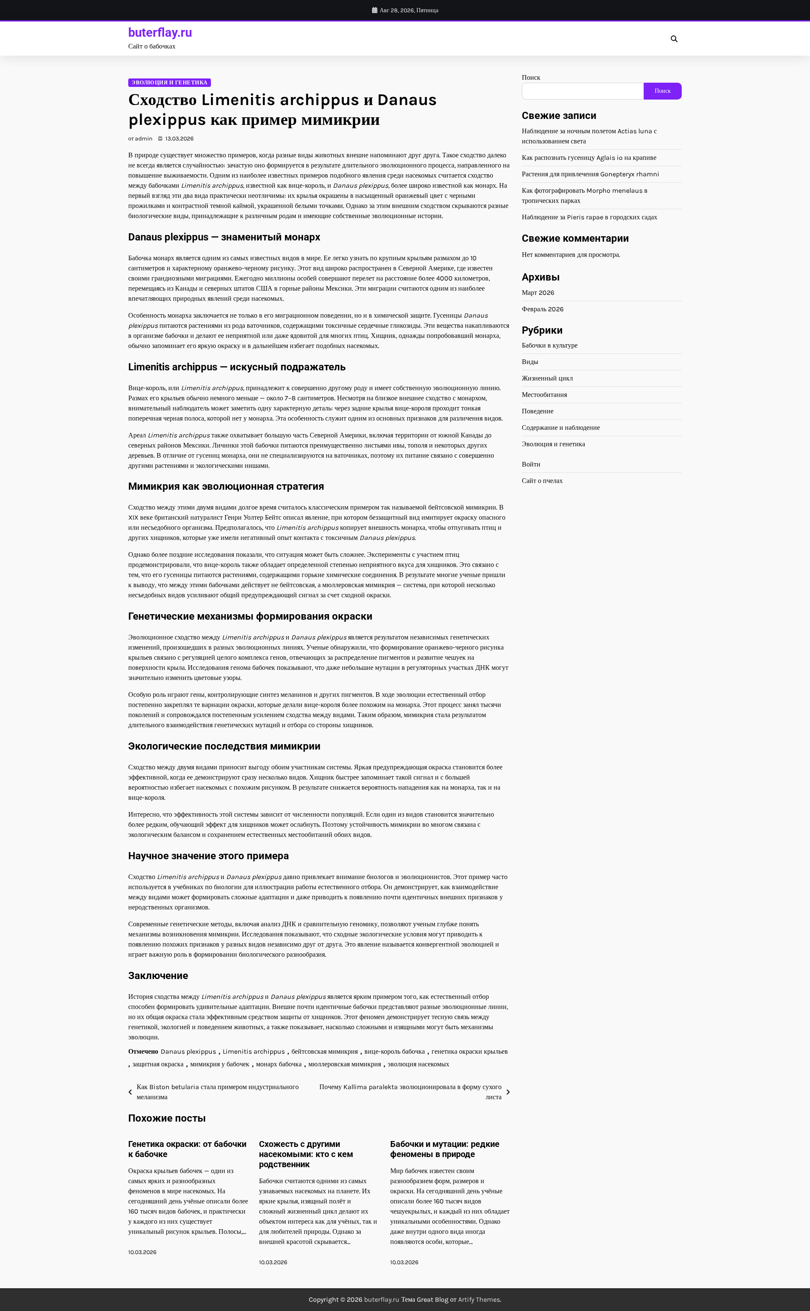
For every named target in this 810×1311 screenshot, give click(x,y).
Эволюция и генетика (170, 82)
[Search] (674, 38)
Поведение (538, 411)
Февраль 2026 (543, 309)
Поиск (531, 77)
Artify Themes (479, 1299)
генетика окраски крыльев (470, 1051)
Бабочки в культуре (550, 345)
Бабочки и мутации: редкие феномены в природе (445, 1149)
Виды (530, 362)
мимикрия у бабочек (219, 1064)
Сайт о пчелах (542, 481)
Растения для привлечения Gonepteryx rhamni (590, 174)
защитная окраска (158, 1064)
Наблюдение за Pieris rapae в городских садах (589, 217)
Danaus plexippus (188, 1051)
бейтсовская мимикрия (325, 1051)
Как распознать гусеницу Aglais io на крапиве (589, 158)
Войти (531, 464)
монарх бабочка (279, 1064)
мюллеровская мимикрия (344, 1064)
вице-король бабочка (394, 1051)
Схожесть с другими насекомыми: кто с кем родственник (306, 1154)
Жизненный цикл (547, 378)
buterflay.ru (160, 32)
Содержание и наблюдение (561, 428)
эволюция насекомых (418, 1064)
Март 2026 (538, 292)
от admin (140, 138)
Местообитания (544, 395)
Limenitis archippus (254, 1051)
